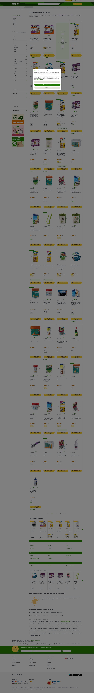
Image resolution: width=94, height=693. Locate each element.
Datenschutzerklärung (39, 79)
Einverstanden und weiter (47, 84)
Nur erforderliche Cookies (47, 87)
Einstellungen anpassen (47, 81)
